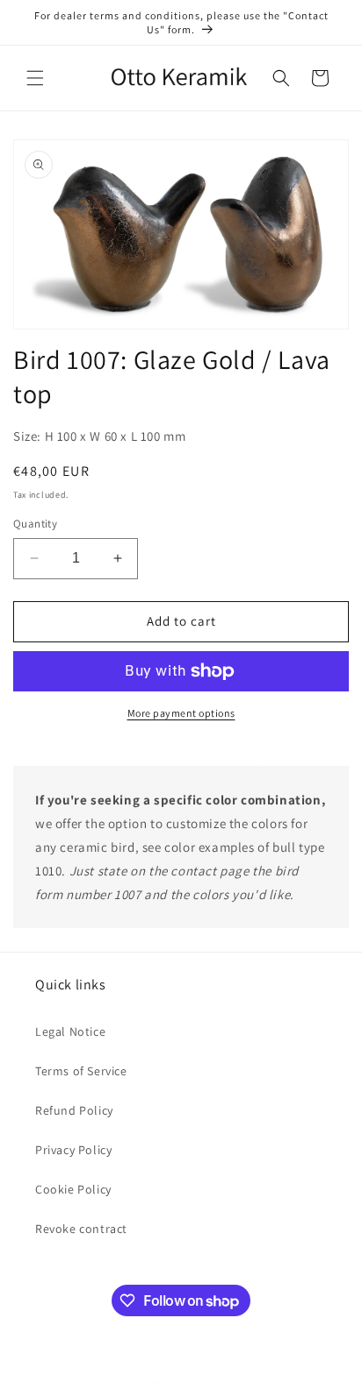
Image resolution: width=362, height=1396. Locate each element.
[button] (35, 78)
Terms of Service (81, 1071)
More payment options (181, 712)
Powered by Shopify (230, 1382)
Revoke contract (81, 1229)
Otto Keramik (152, 1382)
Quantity (35, 523)
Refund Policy (74, 1110)
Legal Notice (70, 1031)
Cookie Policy (73, 1189)
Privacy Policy (73, 1150)
